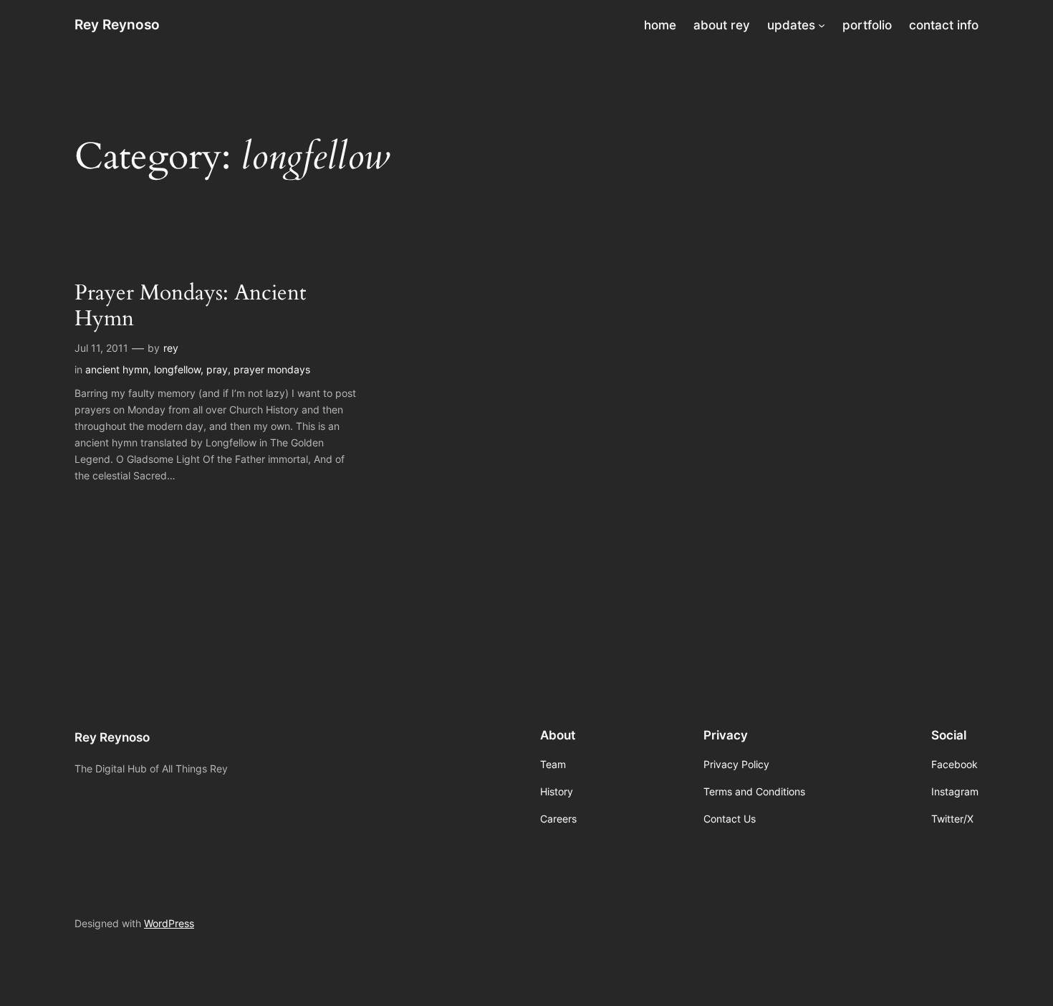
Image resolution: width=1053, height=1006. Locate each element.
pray (217, 369)
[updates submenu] (821, 25)
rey (170, 348)
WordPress (169, 923)
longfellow (177, 369)
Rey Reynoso (117, 24)
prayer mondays (272, 369)
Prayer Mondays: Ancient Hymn (190, 306)
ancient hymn (116, 369)
